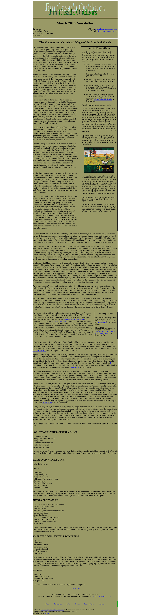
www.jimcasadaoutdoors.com (106, 29)
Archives (102, 604)
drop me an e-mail (39, 351)
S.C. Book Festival (59, 321)
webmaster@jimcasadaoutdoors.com (52, 610)
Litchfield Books (103, 323)
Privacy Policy (89, 604)
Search (77, 604)
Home (47, 604)
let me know (74, 367)
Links (68, 604)
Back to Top (75, 589)
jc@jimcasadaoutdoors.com (107, 31)
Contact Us (58, 604)
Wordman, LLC (50, 613)
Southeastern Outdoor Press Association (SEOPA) (105, 332)
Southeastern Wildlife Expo (73, 319)
